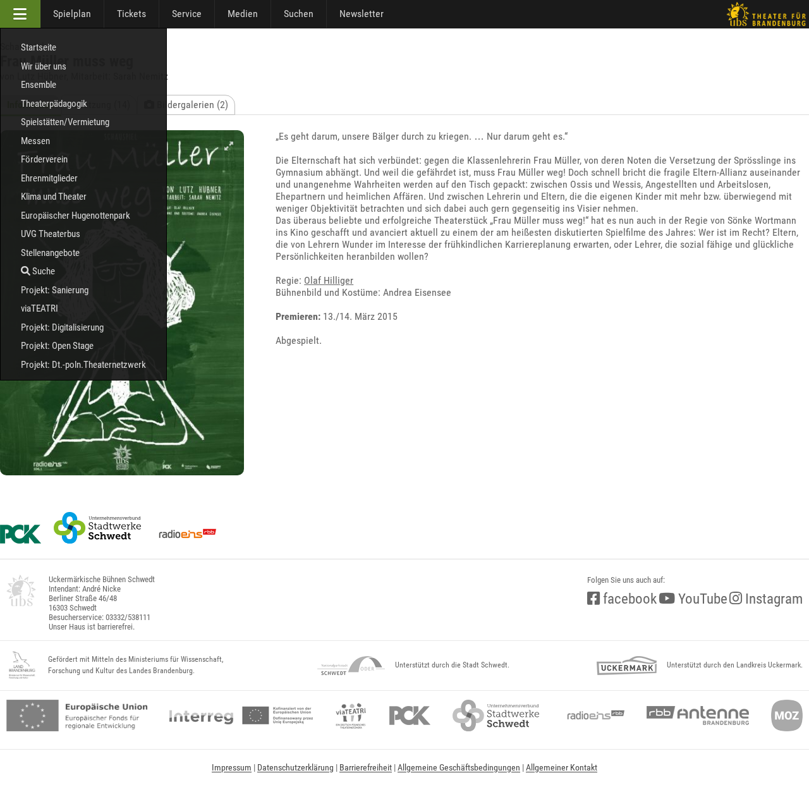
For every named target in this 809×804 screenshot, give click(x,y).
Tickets (131, 14)
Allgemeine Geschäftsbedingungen (459, 767)
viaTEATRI (39, 308)
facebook (628, 598)
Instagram (772, 598)
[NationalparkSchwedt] (351, 665)
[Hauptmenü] (20, 14)
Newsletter (361, 14)
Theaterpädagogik (54, 103)
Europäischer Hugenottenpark (75, 215)
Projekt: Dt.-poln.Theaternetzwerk (83, 364)
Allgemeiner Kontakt (561, 767)
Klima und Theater (54, 196)
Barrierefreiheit (365, 767)
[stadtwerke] (496, 715)
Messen (35, 141)
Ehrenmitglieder (49, 178)
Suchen (298, 14)
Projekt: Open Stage (57, 345)
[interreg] (241, 715)
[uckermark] (627, 665)
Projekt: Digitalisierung (62, 327)
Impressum (232, 767)
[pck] (409, 715)
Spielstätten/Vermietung (65, 122)
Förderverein (44, 159)
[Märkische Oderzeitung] (787, 715)
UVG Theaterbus (50, 234)
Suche (42, 271)
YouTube (701, 598)
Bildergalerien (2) (191, 105)
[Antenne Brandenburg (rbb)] (698, 715)
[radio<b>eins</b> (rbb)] (593, 715)
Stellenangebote (50, 253)
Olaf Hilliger (328, 280)
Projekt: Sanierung (54, 290)
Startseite (38, 47)
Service (187, 14)
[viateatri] (351, 715)
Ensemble (38, 84)
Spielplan (72, 14)
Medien (243, 14)
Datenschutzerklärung (295, 767)
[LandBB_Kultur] (22, 665)
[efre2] (76, 715)
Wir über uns (43, 66)
